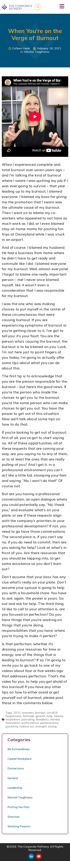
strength (41, 726)
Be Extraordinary (19, 749)
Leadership (15, 787)
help (49, 716)
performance (30, 723)
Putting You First (18, 807)
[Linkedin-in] (31, 856)
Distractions (16, 768)
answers (28, 712)
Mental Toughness (36, 51)
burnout (40, 712)
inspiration (13, 719)
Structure (14, 816)
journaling (28, 719)
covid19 (52, 712)
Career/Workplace (20, 759)
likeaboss (42, 719)
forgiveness (13, 716)
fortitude (28, 716)
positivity (12, 726)
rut (32, 726)
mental (55, 719)
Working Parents (19, 826)
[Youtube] (39, 856)
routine (24, 726)
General (13, 778)
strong (52, 726)
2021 (17, 712)
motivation (13, 723)
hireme (58, 716)
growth (40, 716)
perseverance (49, 723)
